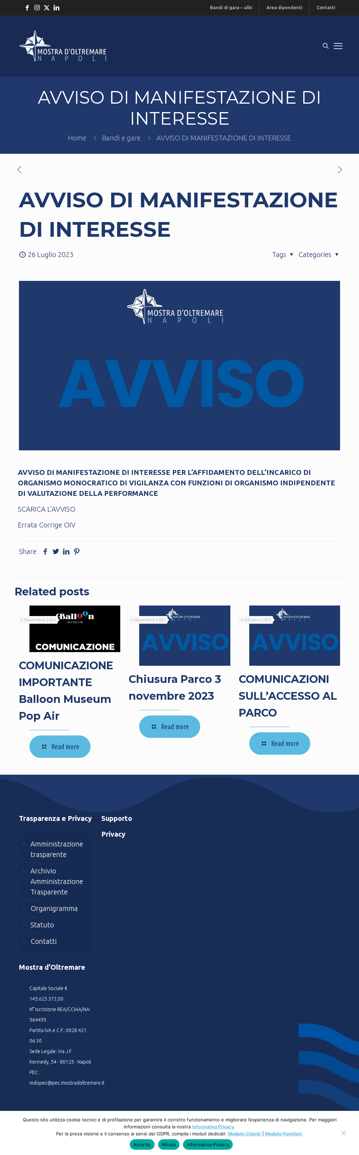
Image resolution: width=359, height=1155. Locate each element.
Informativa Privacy (213, 1126)
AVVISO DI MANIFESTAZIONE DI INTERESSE (223, 138)
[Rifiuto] (343, 1136)
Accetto (142, 1144)
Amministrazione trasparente (57, 849)
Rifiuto (169, 1144)
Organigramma (54, 908)
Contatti (44, 941)
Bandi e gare (121, 138)
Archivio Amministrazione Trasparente (57, 881)
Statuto (42, 925)
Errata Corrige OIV (46, 525)
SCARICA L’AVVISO (46, 509)
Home (77, 138)
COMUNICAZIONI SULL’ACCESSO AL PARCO (288, 696)
